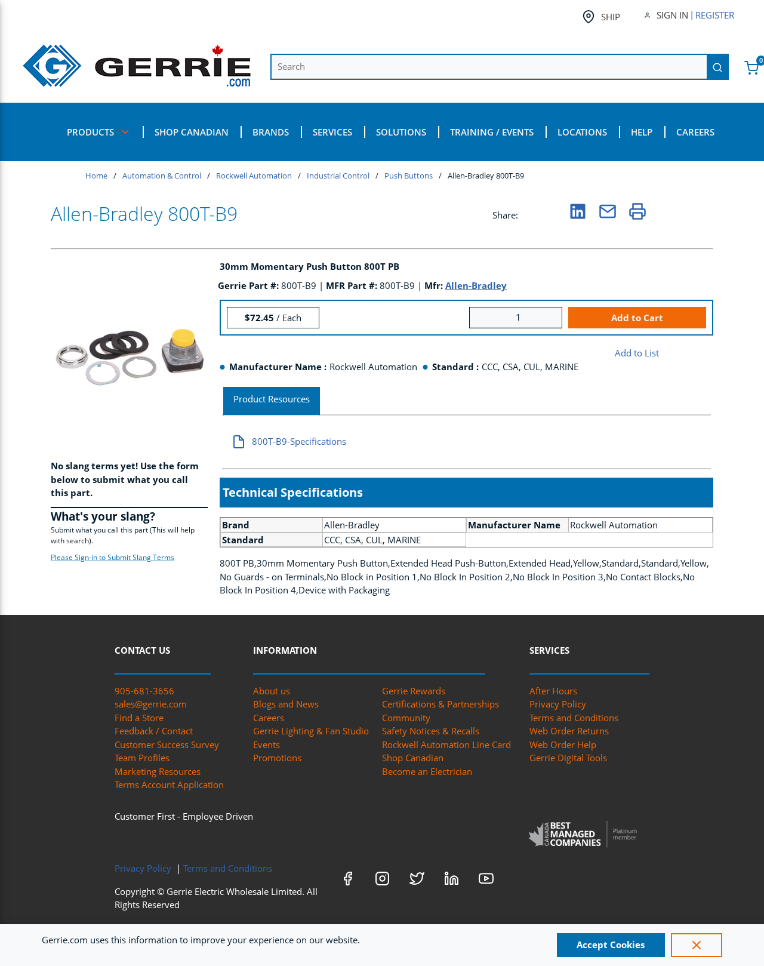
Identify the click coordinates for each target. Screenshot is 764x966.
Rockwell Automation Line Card (446, 744)
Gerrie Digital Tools (568, 758)
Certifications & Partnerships (440, 704)
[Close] (696, 945)
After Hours (553, 691)
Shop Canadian (412, 758)
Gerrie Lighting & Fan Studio (311, 731)
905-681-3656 (144, 691)
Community (406, 718)
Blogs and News (286, 704)
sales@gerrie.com (151, 704)
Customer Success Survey (167, 744)
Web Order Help (562, 744)
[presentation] (271, 401)
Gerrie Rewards (413, 691)
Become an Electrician (427, 771)
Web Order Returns (569, 731)
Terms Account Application (169, 784)
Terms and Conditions (573, 718)
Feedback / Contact (154, 731)
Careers (268, 718)
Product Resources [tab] (271, 399)
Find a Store (139, 718)
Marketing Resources (158, 771)
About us (271, 691)
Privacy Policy (557, 704)
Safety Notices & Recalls (430, 731)
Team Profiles (142, 758)
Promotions (277, 758)
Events (266, 744)
